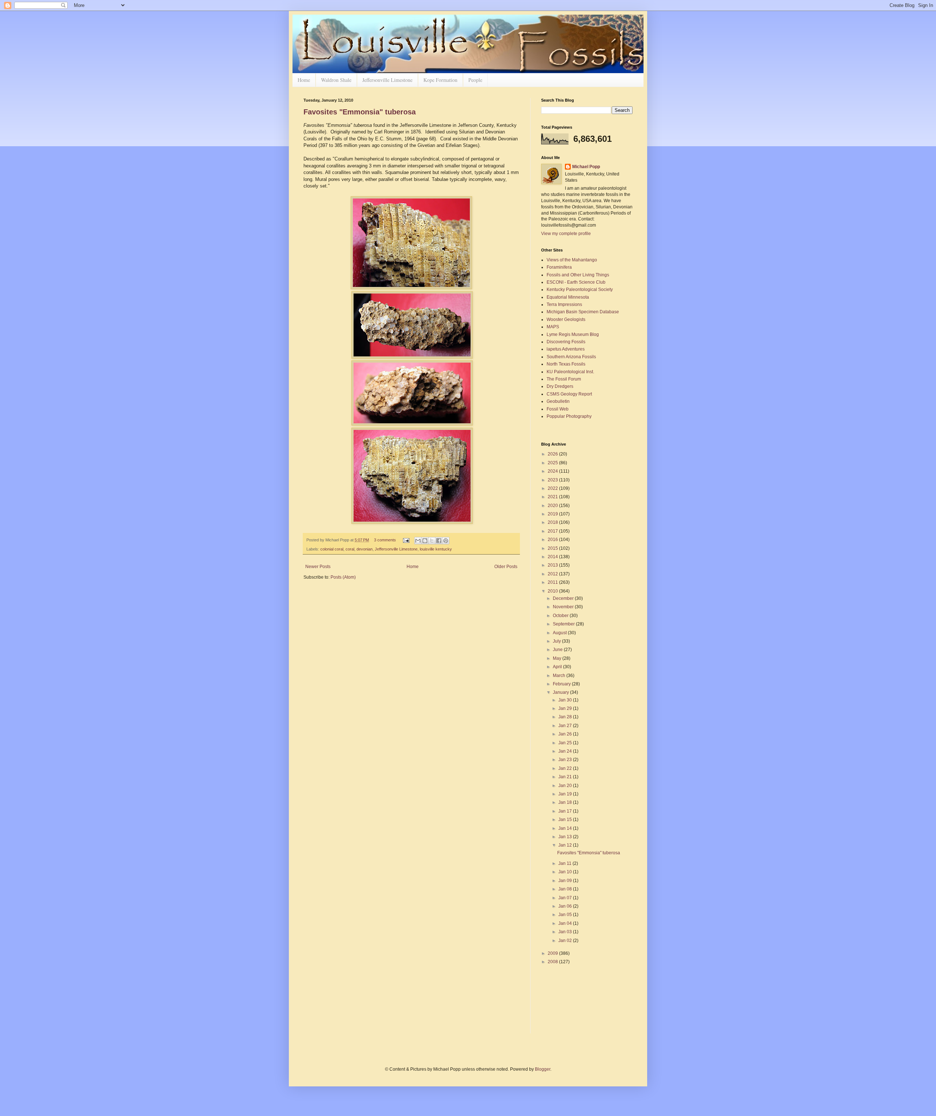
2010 (553, 591)
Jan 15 (565, 819)
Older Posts (505, 566)
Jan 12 (565, 845)
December (564, 598)
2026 (553, 454)
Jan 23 (565, 759)
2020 (553, 505)
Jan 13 (565, 836)
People (475, 79)
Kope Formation (440, 79)
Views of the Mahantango (572, 259)
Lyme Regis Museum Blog (573, 334)
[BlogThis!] (425, 540)
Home (304, 79)
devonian (364, 549)
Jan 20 (565, 785)
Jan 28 (565, 716)
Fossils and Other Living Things (578, 274)
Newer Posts (318, 566)
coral (350, 549)
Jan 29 (565, 708)
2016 (553, 539)
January (561, 692)
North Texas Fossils (566, 364)
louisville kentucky (436, 549)
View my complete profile (566, 233)
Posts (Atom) (343, 577)
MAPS (553, 326)
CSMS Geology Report (569, 394)
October (561, 615)
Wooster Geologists (566, 319)
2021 (553, 496)
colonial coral (331, 549)
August (560, 632)
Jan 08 (565, 889)
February (562, 683)
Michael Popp (586, 166)
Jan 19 (565, 794)
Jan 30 (565, 700)
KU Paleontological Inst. (570, 371)
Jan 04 (565, 923)
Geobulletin (558, 401)
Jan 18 (565, 802)
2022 (553, 488)
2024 (553, 471)
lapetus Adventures (566, 349)
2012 (553, 573)
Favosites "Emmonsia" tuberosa (359, 112)
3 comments (385, 540)
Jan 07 (565, 897)
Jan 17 (565, 811)
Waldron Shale (336, 79)
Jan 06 (565, 906)
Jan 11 (565, 863)
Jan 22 (565, 768)
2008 (553, 961)
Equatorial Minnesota (568, 297)
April (558, 666)
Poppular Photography (569, 416)
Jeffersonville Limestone (387, 79)
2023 (553, 480)
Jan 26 (565, 734)
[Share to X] (431, 540)
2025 (553, 462)
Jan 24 (565, 751)
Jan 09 (565, 880)
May (557, 658)
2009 (553, 953)
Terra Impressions (564, 304)
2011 (553, 582)
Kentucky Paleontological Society (580, 289)
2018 (553, 522)
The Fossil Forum (564, 379)
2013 (553, 565)
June (558, 649)
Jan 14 (565, 828)
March (559, 675)
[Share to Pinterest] (445, 540)
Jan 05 (565, 914)
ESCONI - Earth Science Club (576, 282)
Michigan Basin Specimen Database (583, 311)
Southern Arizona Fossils (571, 356)
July (557, 641)
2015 (553, 548)
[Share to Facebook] (438, 540)
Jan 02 (565, 940)
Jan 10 (565, 871)
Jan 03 (565, 931)
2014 (553, 556)
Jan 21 (565, 776)
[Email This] (418, 540)
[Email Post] (406, 540)
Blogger (542, 1069)
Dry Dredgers (560, 386)
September (564, 624)
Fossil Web (558, 409)
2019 (553, 514)
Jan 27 (565, 725)
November (564, 606)
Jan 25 (565, 742)
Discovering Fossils (566, 341)
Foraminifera (559, 267)
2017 (553, 531)
